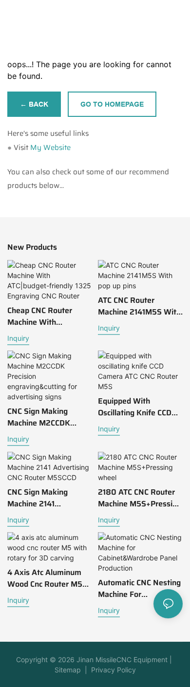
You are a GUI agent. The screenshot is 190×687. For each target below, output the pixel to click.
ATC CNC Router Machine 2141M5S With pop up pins (139, 306)
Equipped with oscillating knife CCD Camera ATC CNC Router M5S (134, 407)
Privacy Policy (113, 670)
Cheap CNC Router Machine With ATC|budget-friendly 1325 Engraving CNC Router (44, 316)
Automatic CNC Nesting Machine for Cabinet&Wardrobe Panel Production (139, 588)
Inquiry (18, 338)
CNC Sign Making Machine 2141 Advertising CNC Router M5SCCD (49, 498)
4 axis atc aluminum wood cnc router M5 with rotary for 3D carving (44, 578)
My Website (50, 147)
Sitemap (68, 670)
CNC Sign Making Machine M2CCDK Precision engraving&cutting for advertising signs (47, 417)
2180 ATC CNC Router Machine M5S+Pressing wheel (139, 498)
